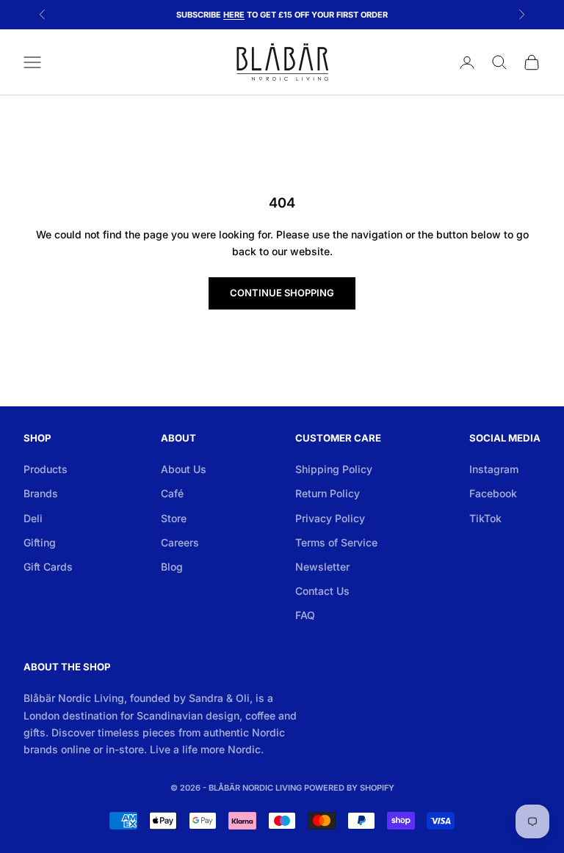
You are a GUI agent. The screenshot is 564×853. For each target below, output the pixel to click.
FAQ (305, 615)
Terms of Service (336, 542)
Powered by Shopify (349, 788)
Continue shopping (282, 293)
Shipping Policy (333, 469)
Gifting (40, 542)
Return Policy (327, 493)
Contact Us (322, 591)
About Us (183, 469)
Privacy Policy (330, 518)
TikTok (485, 518)
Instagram (493, 469)
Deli (33, 518)
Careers (180, 542)
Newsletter (322, 566)
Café (172, 493)
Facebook (493, 493)
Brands (41, 493)
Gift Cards (48, 566)
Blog (172, 566)
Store (174, 518)
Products (46, 469)
